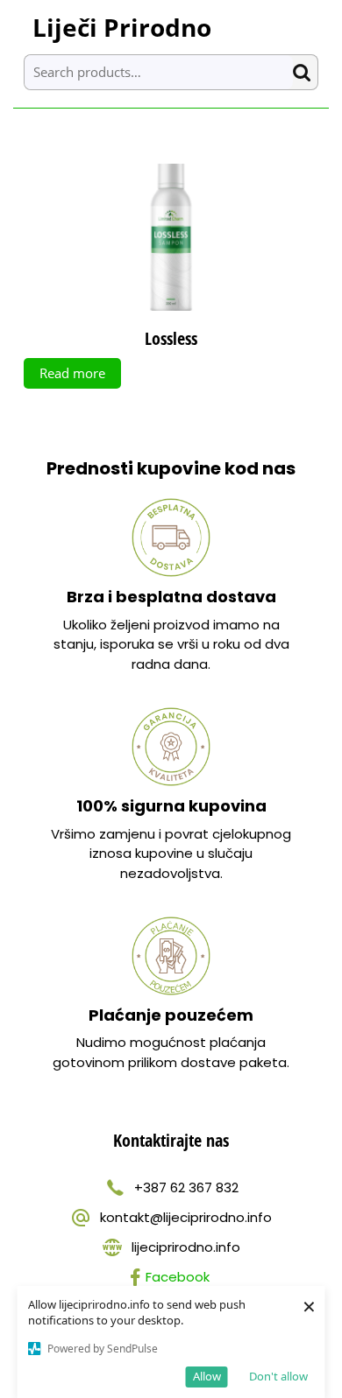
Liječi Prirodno (121, 27)
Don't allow (278, 1376)
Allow (207, 1376)
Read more (72, 373)
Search (305, 72)
